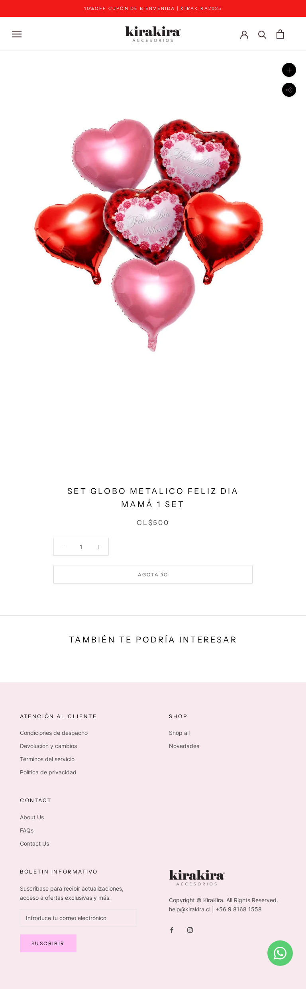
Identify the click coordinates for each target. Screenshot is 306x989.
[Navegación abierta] (17, 34)
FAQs (26, 830)
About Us (32, 817)
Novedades (184, 745)
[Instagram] (190, 929)
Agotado (153, 575)
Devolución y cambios (48, 745)
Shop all (179, 732)
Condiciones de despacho (54, 732)
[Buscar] (262, 34)
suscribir (48, 943)
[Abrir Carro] (280, 34)
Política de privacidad (48, 772)
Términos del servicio (47, 759)
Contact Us (34, 843)
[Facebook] (172, 929)
